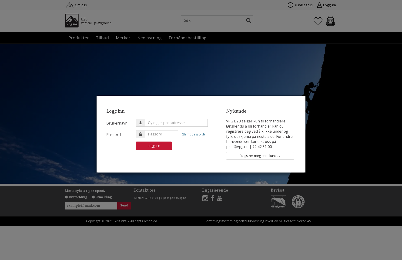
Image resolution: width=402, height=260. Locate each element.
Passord (113, 134)
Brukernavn (116, 123)
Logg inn (154, 145)
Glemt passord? (193, 134)
